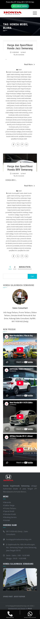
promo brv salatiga (12, 248)
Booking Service (10, 517)
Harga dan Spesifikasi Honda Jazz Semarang (20, 47)
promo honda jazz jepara (24, 120)
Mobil (20, 70)
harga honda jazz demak (13, 81)
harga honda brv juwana (19, 205)
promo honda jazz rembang (22, 129)
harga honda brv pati (13, 210)
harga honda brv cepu (23, 200)
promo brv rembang (25, 246)
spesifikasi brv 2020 (23, 250)
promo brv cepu (15, 238)
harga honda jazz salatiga (13, 93)
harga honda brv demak (14, 203)
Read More (28, 64)
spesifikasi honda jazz (25, 136)
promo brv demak (25, 238)
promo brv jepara (11, 241)
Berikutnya (24, 267)
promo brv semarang (24, 248)
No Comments (20, 55)
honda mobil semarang (21, 113)
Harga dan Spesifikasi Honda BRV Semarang (20, 168)
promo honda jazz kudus (19, 124)
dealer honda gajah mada (15, 72)
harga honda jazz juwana (19, 84)
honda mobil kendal (21, 105)
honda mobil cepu (22, 101)
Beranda (7, 502)
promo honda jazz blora (20, 117)
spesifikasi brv (13, 250)
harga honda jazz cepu (24, 79)
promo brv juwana (22, 241)
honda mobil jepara (20, 103)
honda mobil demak (16, 224)
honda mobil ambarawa (24, 98)
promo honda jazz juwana (13, 122)
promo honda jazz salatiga (13, 132)
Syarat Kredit (9, 511)
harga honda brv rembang (20, 212)
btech (24, 52)
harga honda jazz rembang (22, 91)
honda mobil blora (11, 101)
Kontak (7, 520)
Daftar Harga (9, 505)
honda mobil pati (19, 108)
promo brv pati (27, 243)
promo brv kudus (17, 243)
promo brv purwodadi (12, 246)
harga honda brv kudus (24, 208)
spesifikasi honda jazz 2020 (19, 139)
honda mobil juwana (17, 227)
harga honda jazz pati (13, 89)
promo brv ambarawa (18, 236)
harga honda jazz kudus (24, 86)
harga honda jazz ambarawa (18, 77)
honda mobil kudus (17, 229)
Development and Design (16, 608)
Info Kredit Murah (20, 6)
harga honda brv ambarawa (18, 198)
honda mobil (20, 219)
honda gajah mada (18, 96)
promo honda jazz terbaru (20, 134)
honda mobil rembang (20, 110)
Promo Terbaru (10, 508)
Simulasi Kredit (10, 514)
